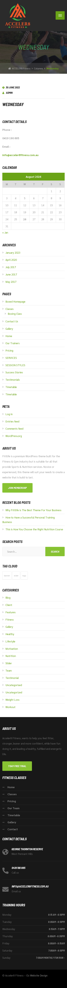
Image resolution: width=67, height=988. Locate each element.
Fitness (9, 619)
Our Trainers (12, 343)
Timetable (11, 387)
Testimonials (12, 379)
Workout (10, 707)
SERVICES (11, 357)
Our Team (13, 808)
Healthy (9, 634)
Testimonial (12, 678)
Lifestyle (10, 641)
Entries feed (12, 421)
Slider (8, 663)
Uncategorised (13, 685)
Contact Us (11, 321)
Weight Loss (12, 699)
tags (24, 575)
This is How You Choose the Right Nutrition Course (34, 529)
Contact (12, 829)
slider (16, 575)
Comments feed (14, 428)
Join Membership (17, 487)
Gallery (9, 328)
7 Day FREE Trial (17, 766)
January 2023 (12, 252)
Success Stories (14, 372)
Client (8, 605)
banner (7, 575)
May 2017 (10, 281)
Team (8, 670)
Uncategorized (13, 692)
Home (8, 336)
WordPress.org (13, 436)
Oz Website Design (37, 975)
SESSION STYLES (15, 365)
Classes (9, 309)
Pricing (9, 350)
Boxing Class (15, 313)
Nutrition (10, 656)
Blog (7, 597)
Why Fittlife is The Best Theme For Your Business (33, 510)
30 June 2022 (13, 87)
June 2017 (11, 274)
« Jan (5, 232)
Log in (9, 414)
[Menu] (60, 15)
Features (10, 612)
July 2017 (10, 267)
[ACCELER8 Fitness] (16, 15)
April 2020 (11, 259)
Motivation (11, 648)
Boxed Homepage (15, 301)
